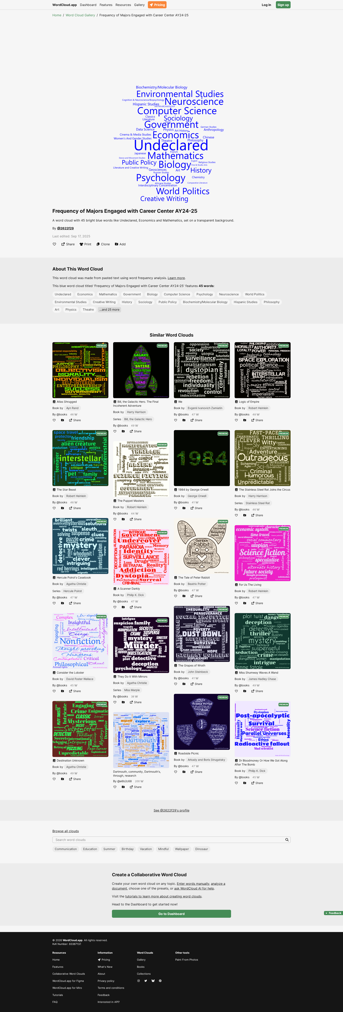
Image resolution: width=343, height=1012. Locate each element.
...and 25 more (109, 309)
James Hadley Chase (262, 679)
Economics (85, 294)
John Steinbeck (198, 671)
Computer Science (177, 294)
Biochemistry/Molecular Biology (205, 302)
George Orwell (197, 496)
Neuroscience (229, 294)
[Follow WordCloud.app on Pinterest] (161, 981)
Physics (71, 309)
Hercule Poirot (73, 591)
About (101, 973)
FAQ (55, 1001)
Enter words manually (193, 884)
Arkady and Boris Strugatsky (206, 759)
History (127, 302)
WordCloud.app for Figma (68, 980)
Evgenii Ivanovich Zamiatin (205, 408)
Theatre (88, 309)
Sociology (145, 302)
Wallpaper (182, 849)
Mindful (163, 849)
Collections (144, 973)
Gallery (139, 5)
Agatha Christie (76, 583)
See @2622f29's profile (171, 810)
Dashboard (88, 5)
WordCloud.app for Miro (67, 987)
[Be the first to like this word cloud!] (54, 244)
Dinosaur (201, 849)
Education (90, 849)
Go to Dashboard (171, 914)
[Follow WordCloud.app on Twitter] (146, 981)
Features (106, 5)
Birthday (128, 849)
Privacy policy (106, 980)
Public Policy (168, 302)
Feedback (104, 995)
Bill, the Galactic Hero (138, 419)
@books (62, 414)
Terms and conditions (111, 987)
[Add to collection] (62, 420)
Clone (105, 244)
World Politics (254, 294)
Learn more (176, 278)
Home (56, 15)
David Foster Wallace (79, 679)
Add (122, 244)
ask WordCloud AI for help (194, 888)
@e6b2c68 (124, 781)
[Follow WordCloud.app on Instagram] (139, 981)
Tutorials (57, 995)
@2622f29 (65, 228)
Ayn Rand (72, 408)
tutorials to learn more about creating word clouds (163, 896)
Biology (152, 294)
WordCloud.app (64, 5)
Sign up (283, 5)
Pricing (159, 5)
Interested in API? (109, 1001)
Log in (266, 5)
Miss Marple (132, 690)
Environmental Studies (71, 302)
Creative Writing (104, 302)
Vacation (146, 849)
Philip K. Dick (135, 595)
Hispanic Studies (245, 302)
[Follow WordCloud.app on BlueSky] (153, 981)
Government (132, 294)
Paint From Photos (186, 959)
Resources (123, 5)
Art (57, 309)
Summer (109, 849)
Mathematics (108, 294)
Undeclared (63, 294)
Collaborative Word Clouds (68, 973)
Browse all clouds (65, 831)
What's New (105, 966)
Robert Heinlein (76, 496)
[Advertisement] (171, 47)
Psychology (205, 294)
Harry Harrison (136, 412)
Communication (66, 849)
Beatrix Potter (197, 583)
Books (141, 966)
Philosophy (271, 302)
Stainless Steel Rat (258, 503)
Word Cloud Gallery (80, 15)
